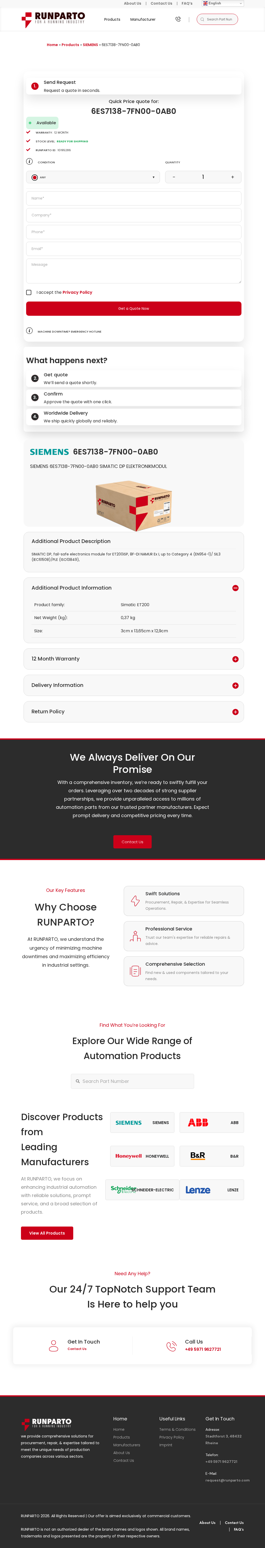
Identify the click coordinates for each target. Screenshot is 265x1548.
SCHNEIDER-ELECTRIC (152, 1190)
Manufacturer (143, 19)
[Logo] (54, 19)
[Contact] (178, 19)
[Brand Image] (129, 1122)
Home (52, 44)
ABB (235, 1122)
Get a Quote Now (133, 308)
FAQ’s (187, 3)
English (214, 3)
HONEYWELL (157, 1156)
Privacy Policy (77, 292)
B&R (234, 1156)
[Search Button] (202, 19)
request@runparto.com (227, 1480)
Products (112, 19)
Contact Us (161, 3)
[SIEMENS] (49, 451)
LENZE (233, 1190)
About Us (132, 3)
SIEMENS (90, 44)
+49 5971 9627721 (203, 1349)
